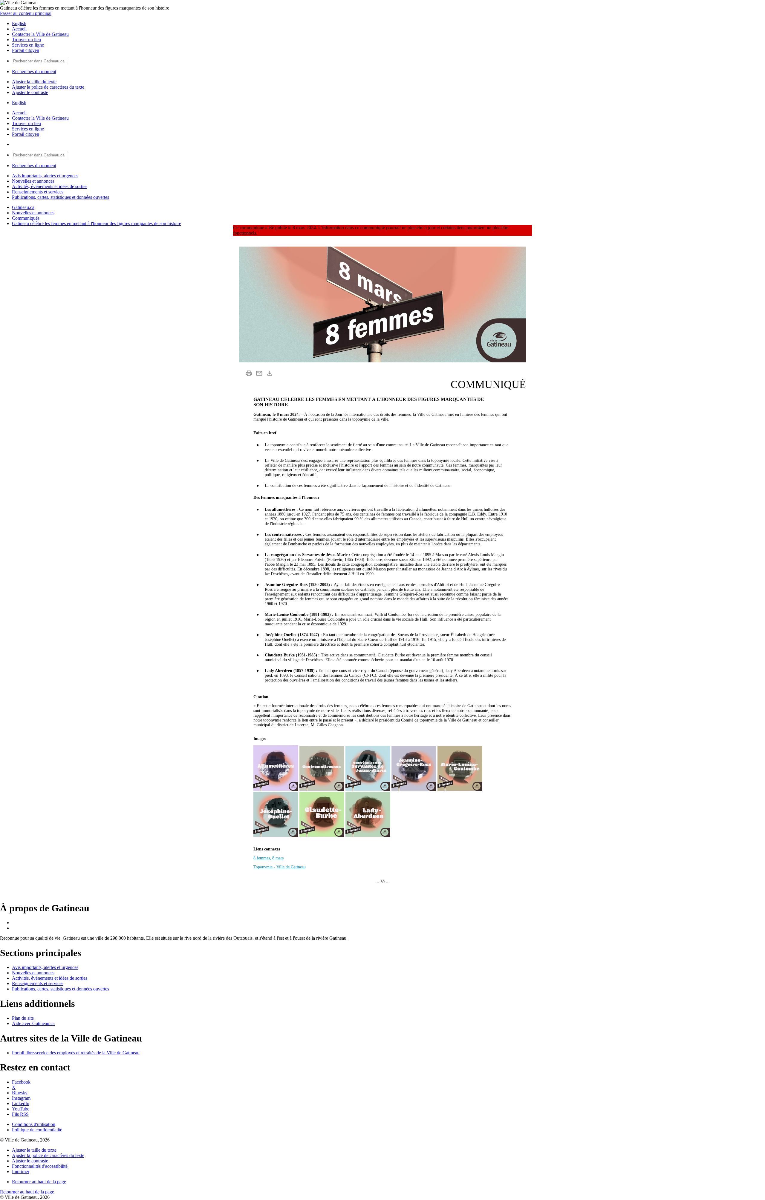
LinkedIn (20, 1103)
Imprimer (20, 1171)
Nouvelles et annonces (33, 181)
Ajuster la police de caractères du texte (48, 87)
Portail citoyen (25, 50)
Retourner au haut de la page (39, 1181)
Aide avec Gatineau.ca (33, 1023)
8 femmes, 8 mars (268, 858)
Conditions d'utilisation (33, 1124)
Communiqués (25, 218)
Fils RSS (20, 1114)
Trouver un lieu (26, 39)
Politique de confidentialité (37, 1129)
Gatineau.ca (23, 207)
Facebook (21, 1081)
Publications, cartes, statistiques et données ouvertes (60, 197)
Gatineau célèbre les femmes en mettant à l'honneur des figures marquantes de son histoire (96, 223)
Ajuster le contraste (30, 92)
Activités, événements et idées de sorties (49, 186)
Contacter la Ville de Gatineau (40, 34)
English (19, 23)
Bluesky (19, 1092)
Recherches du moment (34, 71)
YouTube (20, 1108)
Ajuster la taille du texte (34, 81)
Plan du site (23, 1018)
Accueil (19, 28)
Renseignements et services (37, 191)
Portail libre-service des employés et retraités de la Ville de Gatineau (76, 1052)
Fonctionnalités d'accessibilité (40, 1166)
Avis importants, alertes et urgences (45, 175)
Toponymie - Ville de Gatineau (279, 867)
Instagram (21, 1098)
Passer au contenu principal (25, 13)
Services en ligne (28, 44)
